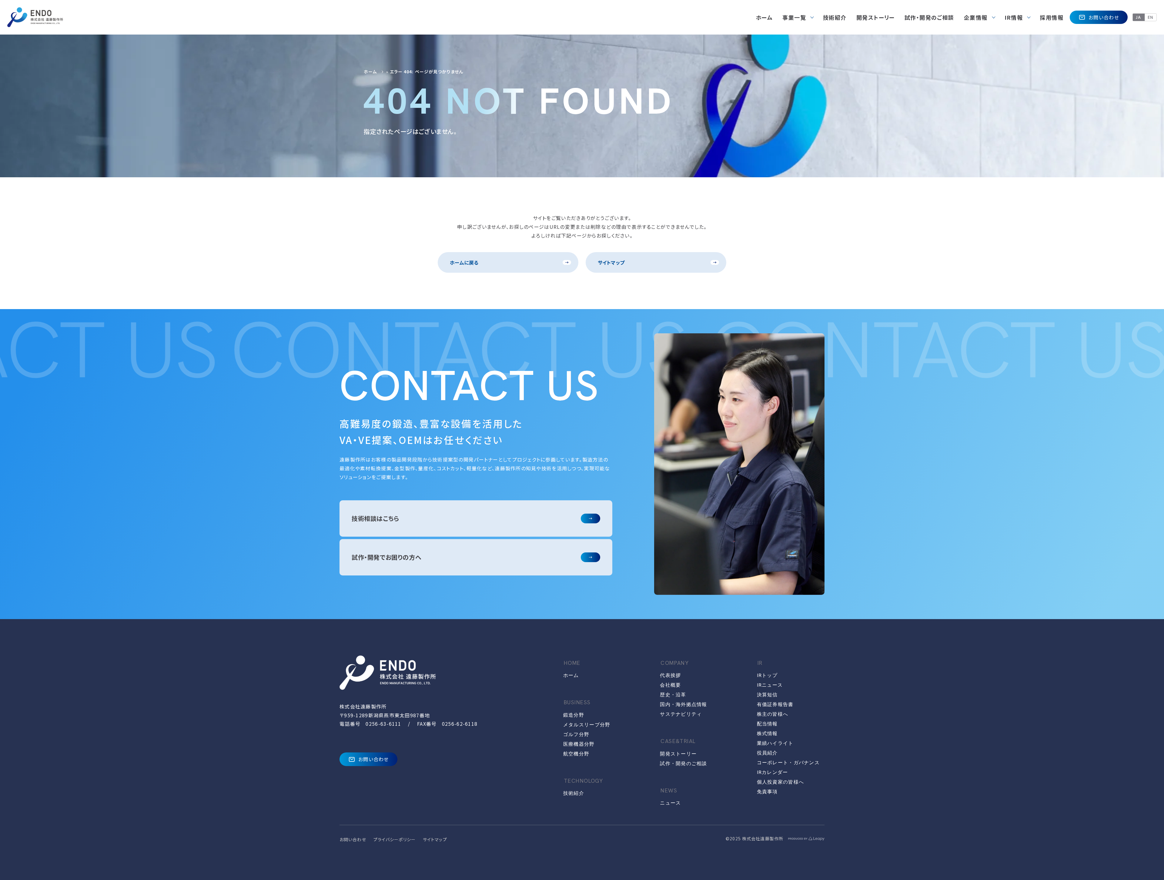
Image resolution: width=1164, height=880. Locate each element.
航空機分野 (576, 754)
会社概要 (670, 685)
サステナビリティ (681, 714)
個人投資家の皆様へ (780, 782)
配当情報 (767, 724)
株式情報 (767, 733)
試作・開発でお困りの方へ (386, 557)
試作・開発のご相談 (683, 763)
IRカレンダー (772, 772)
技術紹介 (573, 793)
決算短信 (767, 695)
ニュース (670, 803)
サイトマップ (611, 262)
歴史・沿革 (673, 695)
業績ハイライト (775, 743)
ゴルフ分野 (576, 734)
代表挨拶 (670, 675)
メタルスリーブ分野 (586, 725)
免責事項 (767, 791)
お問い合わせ (1104, 17)
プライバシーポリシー (394, 839)
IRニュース (770, 685)
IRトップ (767, 675)
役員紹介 (767, 753)
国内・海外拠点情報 (683, 704)
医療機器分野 (579, 744)
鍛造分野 (573, 715)
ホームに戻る (464, 262)
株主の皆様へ (772, 714)
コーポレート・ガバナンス (788, 762)
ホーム (370, 71)
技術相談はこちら (375, 518)
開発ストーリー (678, 754)
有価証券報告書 (775, 704)
